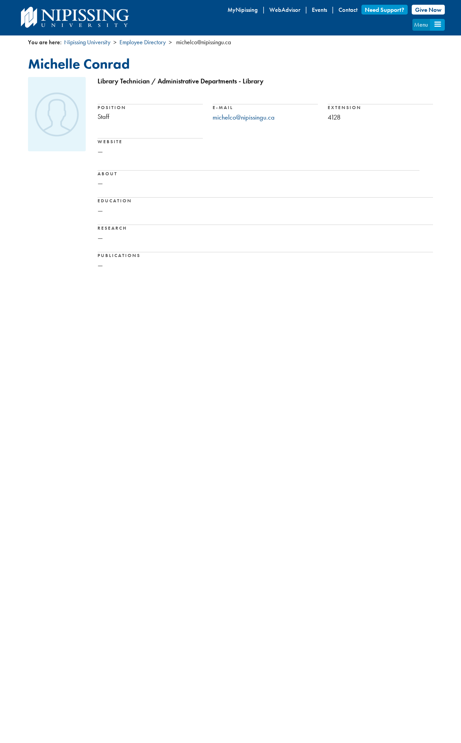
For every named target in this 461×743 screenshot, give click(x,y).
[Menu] (437, 25)
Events (319, 10)
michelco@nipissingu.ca (244, 117)
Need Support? (384, 10)
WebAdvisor (284, 10)
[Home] (75, 17)
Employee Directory (142, 42)
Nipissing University (87, 42)
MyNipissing (242, 10)
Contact (347, 10)
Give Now (428, 10)
